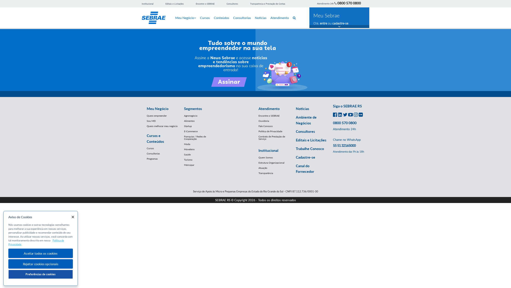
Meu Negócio (184, 18)
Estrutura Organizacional (271, 162)
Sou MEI (151, 120)
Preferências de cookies (40, 274)
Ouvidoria (263, 120)
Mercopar (189, 164)
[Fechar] (72, 217)
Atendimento (279, 18)
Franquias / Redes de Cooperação (195, 137)
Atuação (262, 167)
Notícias (260, 18)
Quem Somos (265, 157)
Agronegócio (190, 115)
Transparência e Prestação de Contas (267, 3)
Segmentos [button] (193, 108)
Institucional (147, 3)
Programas (152, 158)
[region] (40, 248)
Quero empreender (157, 115)
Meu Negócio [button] (157, 108)
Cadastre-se (305, 157)
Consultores (232, 3)
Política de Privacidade (270, 131)
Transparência (265, 173)
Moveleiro (189, 149)
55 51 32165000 (344, 145)
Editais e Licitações (174, 3)
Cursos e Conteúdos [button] (155, 138)
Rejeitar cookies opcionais (40, 264)
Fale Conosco (265, 126)
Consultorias (242, 18)
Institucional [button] (268, 150)
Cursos (205, 18)
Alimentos (189, 120)
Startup (188, 126)
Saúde (187, 154)
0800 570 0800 (349, 3)
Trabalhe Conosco (310, 148)
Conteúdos (221, 18)
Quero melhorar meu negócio (162, 126)
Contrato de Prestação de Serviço (271, 137)
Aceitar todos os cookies (40, 253)
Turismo (188, 159)
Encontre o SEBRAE (205, 3)
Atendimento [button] (269, 108)
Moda (187, 144)
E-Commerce (191, 131)
